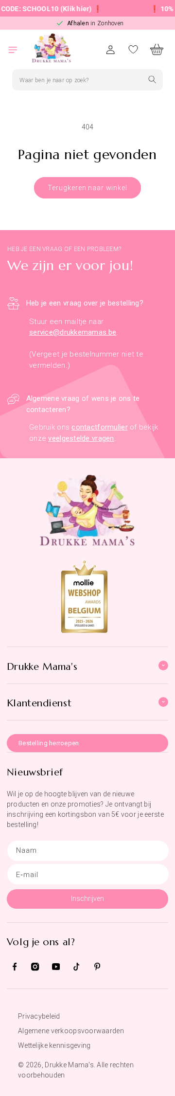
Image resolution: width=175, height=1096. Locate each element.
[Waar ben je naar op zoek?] (152, 80)
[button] (18, 49)
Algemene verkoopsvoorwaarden (71, 1031)
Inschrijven (87, 898)
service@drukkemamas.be (72, 332)
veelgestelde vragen (81, 438)
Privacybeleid (39, 1016)
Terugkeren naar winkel (87, 188)
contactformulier (99, 427)
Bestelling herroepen (48, 743)
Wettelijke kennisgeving (54, 1045)
